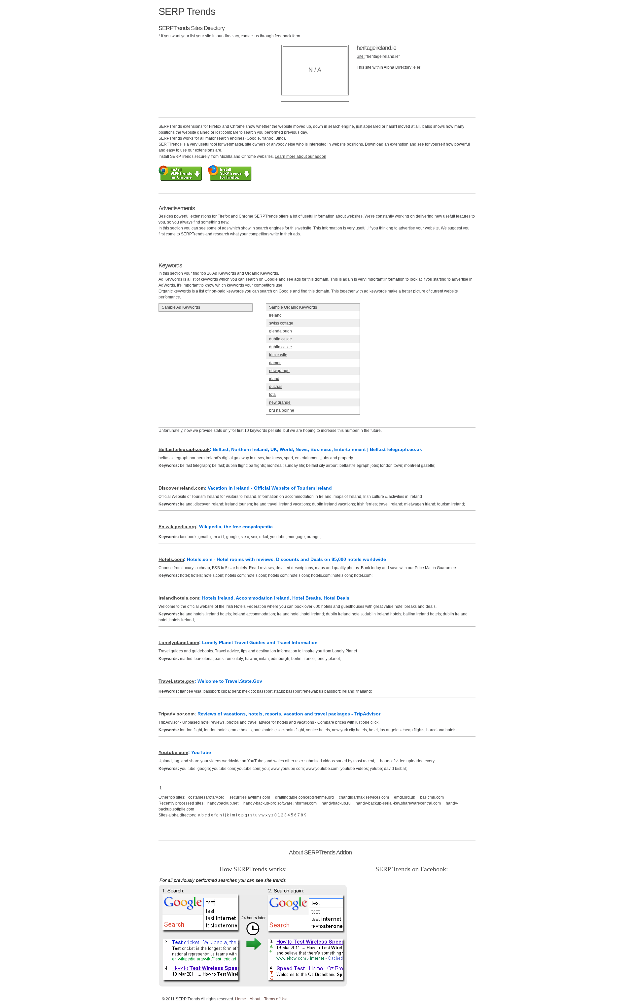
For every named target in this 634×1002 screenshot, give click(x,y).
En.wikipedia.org (177, 526)
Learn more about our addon (300, 156)
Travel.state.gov (176, 681)
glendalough (280, 331)
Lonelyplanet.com (178, 642)
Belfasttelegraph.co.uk (184, 449)
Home (240, 999)
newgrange (279, 370)
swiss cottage (281, 323)
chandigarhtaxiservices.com (364, 797)
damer (275, 363)
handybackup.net (222, 803)
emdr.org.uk (404, 797)
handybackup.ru (336, 803)
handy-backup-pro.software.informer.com (280, 803)
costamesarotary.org (206, 797)
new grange (280, 402)
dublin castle (280, 339)
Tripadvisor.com (176, 713)
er (418, 67)
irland (274, 378)
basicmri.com (432, 797)
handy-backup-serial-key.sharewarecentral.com (398, 803)
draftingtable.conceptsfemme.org (304, 797)
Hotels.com (171, 559)
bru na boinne (281, 410)
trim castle (278, 355)
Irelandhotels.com (178, 598)
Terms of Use (276, 999)
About (255, 999)
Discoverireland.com (181, 488)
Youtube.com (173, 752)
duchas (275, 386)
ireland (275, 315)
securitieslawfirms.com (249, 797)
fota (272, 394)
